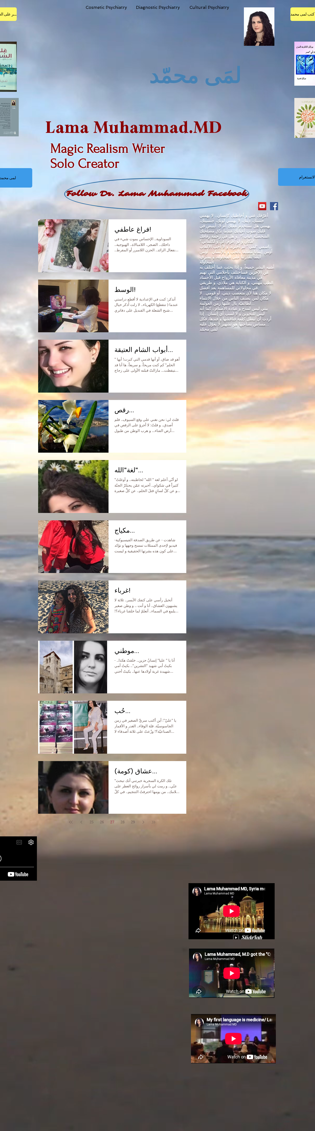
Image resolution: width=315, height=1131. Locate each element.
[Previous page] (81, 822)
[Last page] (153, 822)
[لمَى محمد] (262, 206)
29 (133, 822)
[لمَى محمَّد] (274, 206)
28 (123, 822)
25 (92, 822)
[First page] (70, 822)
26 (102, 822)
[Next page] (143, 822)
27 (112, 822)
